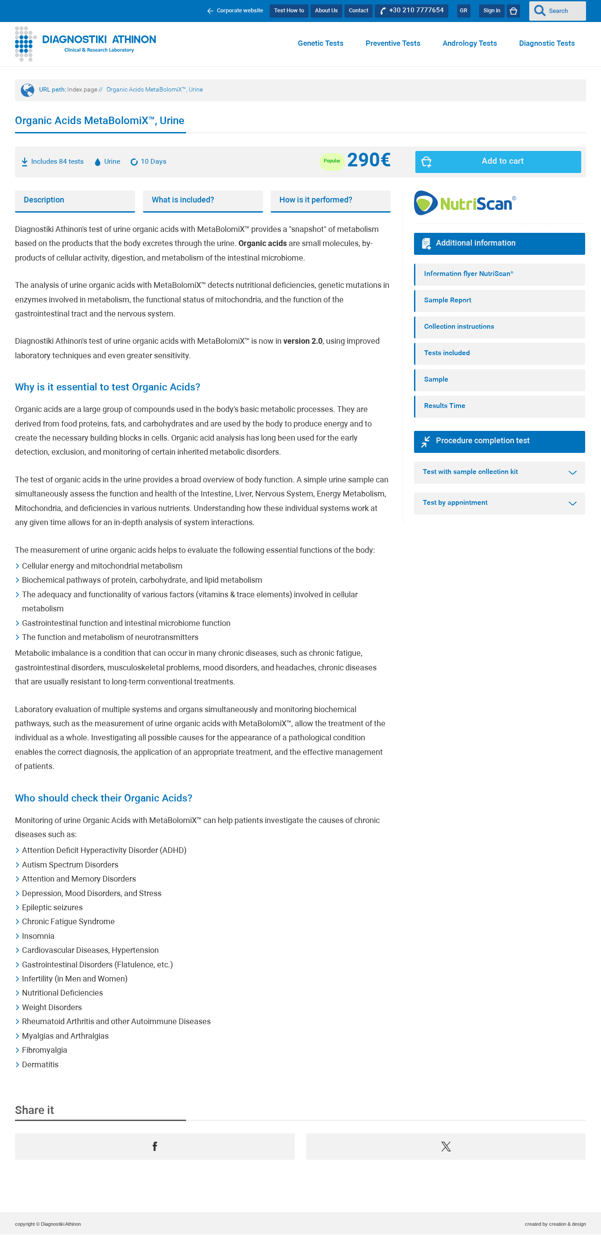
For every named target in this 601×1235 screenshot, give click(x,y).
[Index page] (85, 44)
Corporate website (240, 11)
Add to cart (503, 162)
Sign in (492, 11)
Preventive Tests (393, 44)
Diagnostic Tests (547, 44)
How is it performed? (315, 200)
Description (44, 200)
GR (463, 11)
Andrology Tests (470, 44)
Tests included (447, 353)
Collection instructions (459, 327)
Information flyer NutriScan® (468, 274)
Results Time (444, 406)
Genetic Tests (321, 44)
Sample (436, 379)
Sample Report (447, 300)
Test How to (289, 11)
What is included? (183, 200)
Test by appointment (455, 503)
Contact (358, 11)
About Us (326, 11)
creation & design (567, 1224)
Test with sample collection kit (470, 472)
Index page (82, 90)
